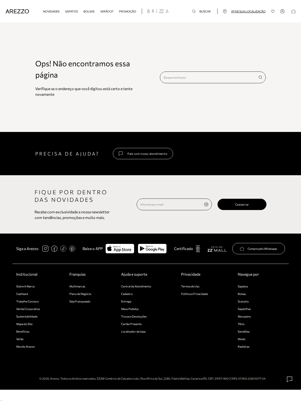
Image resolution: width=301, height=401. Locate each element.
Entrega (126, 301)
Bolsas (89, 11)
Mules (241, 339)
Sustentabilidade (26, 316)
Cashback (22, 293)
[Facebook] (54, 249)
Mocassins (244, 316)
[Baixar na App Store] (120, 248)
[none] (206, 204)
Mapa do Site (24, 324)
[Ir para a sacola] (293, 11)
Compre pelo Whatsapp (262, 248)
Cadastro (127, 293)
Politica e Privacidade (194, 293)
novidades (51, 11)
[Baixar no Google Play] (152, 248)
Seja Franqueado (79, 301)
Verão (20, 339)
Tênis (241, 324)
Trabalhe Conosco (27, 301)
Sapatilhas (244, 308)
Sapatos (71, 11)
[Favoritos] (273, 11)
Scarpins (243, 301)
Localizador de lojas (133, 331)
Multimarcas (77, 286)
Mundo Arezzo (25, 346)
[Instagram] (45, 249)
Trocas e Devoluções (134, 316)
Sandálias (244, 331)
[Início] (17, 11)
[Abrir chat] (289, 379)
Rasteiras (243, 346)
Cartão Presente (131, 324)
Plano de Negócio (80, 293)
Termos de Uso (190, 286)
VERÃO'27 (106, 11)
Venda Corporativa (28, 308)
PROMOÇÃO (127, 11)
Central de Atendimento (136, 286)
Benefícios (22, 331)
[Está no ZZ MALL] (216, 249)
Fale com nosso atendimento (147, 153)
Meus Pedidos (130, 308)
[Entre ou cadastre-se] (283, 11)
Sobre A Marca (25, 286)
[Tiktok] (63, 249)
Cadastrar (242, 204)
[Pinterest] (72, 249)
